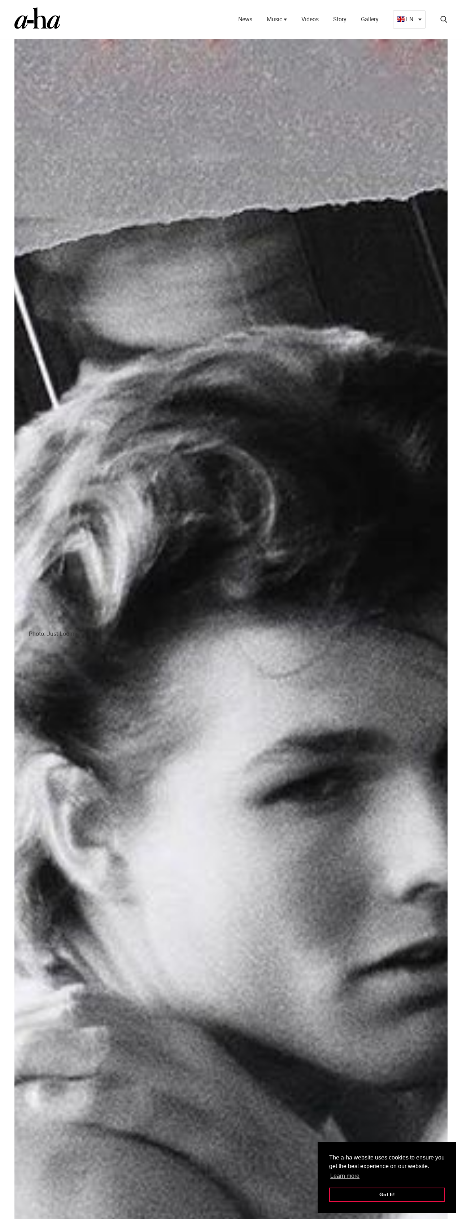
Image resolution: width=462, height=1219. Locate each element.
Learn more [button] (344, 1176)
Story (339, 19)
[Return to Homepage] (37, 19)
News (245, 19)
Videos (310, 19)
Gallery (370, 19)
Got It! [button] (387, 1194)
